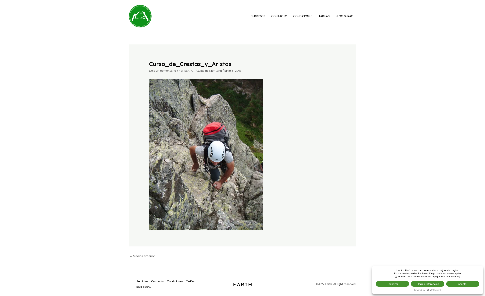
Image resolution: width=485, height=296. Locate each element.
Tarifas (324, 16)
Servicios (258, 16)
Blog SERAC (344, 16)
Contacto (279, 16)
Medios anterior (142, 256)
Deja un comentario (162, 71)
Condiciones (302, 16)
